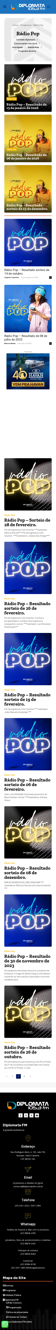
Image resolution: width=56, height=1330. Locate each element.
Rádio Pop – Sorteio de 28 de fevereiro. (27, 522)
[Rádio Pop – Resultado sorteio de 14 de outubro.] (28, 242)
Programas (26, 25)
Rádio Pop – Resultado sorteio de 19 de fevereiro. (27, 699)
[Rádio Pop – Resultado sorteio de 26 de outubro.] (28, 1012)
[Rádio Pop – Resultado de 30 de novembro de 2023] (28, 920)
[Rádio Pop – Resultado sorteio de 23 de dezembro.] (28, 189)
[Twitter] (31, 1115)
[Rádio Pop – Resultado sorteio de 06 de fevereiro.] (28, 744)
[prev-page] (6, 1076)
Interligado (17, 47)
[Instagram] (26, 1115)
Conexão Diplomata (25, 39)
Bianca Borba (10, 343)
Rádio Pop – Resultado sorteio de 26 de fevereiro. (27, 608)
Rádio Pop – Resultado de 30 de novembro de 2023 (27, 960)
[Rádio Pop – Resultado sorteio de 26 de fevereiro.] (28, 568)
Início (16, 25)
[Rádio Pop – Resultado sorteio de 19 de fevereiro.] (28, 659)
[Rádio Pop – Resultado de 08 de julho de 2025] (28, 308)
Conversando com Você (25, 43)
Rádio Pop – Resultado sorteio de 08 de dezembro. (27, 872)
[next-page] (30, 1076)
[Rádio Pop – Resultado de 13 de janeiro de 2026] (28, 88)
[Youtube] (37, 1115)
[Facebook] (21, 1115)
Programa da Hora (27, 51)
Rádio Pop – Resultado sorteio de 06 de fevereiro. (27, 784)
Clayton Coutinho (11, 277)
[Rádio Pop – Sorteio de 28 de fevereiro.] (28, 484)
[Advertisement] (28, 424)
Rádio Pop (11, 99)
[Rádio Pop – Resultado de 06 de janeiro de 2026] (28, 138)
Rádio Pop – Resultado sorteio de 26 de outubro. (27, 1052)
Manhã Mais (33, 47)
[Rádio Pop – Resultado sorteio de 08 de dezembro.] (28, 832)
